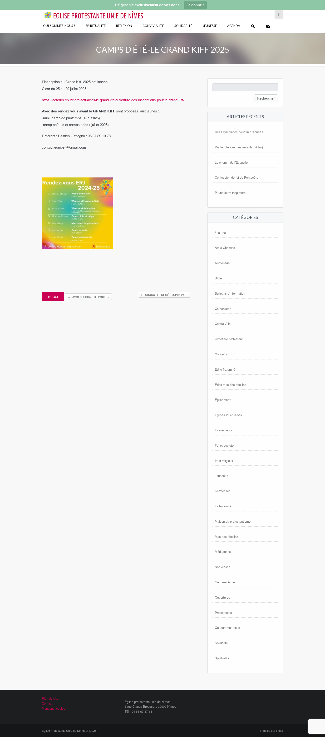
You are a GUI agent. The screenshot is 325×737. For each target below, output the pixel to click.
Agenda (233, 26)
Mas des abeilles (226, 536)
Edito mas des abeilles (230, 384)
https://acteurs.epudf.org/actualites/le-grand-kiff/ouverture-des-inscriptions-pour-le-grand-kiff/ (113, 99)
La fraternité (223, 506)
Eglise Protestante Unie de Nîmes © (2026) (70, 730)
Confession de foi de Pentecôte (236, 177)
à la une (220, 232)
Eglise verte (223, 399)
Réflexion (124, 26)
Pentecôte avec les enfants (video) (239, 147)
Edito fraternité (225, 369)
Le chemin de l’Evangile (231, 162)
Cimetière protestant (229, 339)
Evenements (223, 430)
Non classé (222, 567)
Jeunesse (210, 26)
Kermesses (223, 491)
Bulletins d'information (230, 293)
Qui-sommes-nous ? (59, 26)
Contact (47, 703)
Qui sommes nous (227, 627)
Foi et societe (224, 445)
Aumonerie (222, 263)
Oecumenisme (225, 582)
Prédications (223, 612)
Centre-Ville (223, 323)
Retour (53, 296)
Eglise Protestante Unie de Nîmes (100, 12)
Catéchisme (223, 308)
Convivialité (153, 26)
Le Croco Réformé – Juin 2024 (164, 295)
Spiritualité (96, 26)
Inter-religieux (224, 460)
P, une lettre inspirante (230, 192)
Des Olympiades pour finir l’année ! (239, 132)
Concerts (221, 354)
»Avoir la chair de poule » (88, 297)
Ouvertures (222, 597)
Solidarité (183, 26)
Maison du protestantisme (233, 521)
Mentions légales (53, 708)
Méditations (223, 551)
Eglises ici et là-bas (228, 415)
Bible (218, 278)
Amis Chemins (225, 247)
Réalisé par (271, 730)
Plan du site (50, 698)
